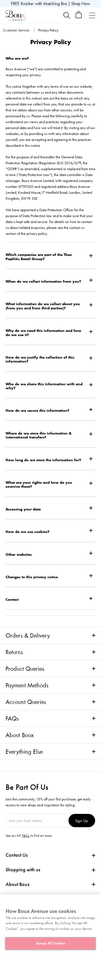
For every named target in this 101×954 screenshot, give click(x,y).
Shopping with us (23, 870)
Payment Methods (27, 685)
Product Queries (25, 668)
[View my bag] (78, 17)
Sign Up (81, 820)
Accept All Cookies (50, 943)
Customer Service (16, 30)
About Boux (20, 735)
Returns (14, 652)
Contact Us (16, 855)
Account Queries (26, 701)
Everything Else (24, 751)
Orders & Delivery (28, 635)
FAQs (12, 718)
